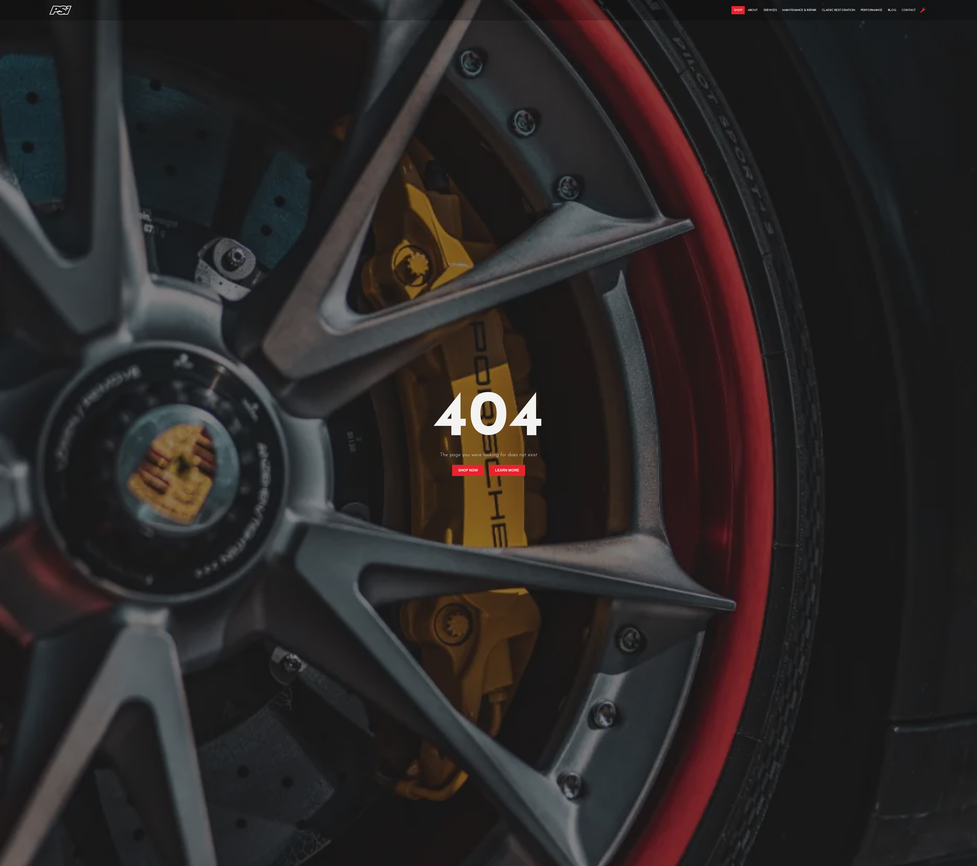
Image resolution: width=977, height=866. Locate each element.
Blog (892, 10)
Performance (871, 10)
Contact (909, 10)
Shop (738, 10)
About (753, 10)
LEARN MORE (507, 470)
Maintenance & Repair (799, 10)
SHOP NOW (468, 470)
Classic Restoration (838, 10)
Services (770, 10)
